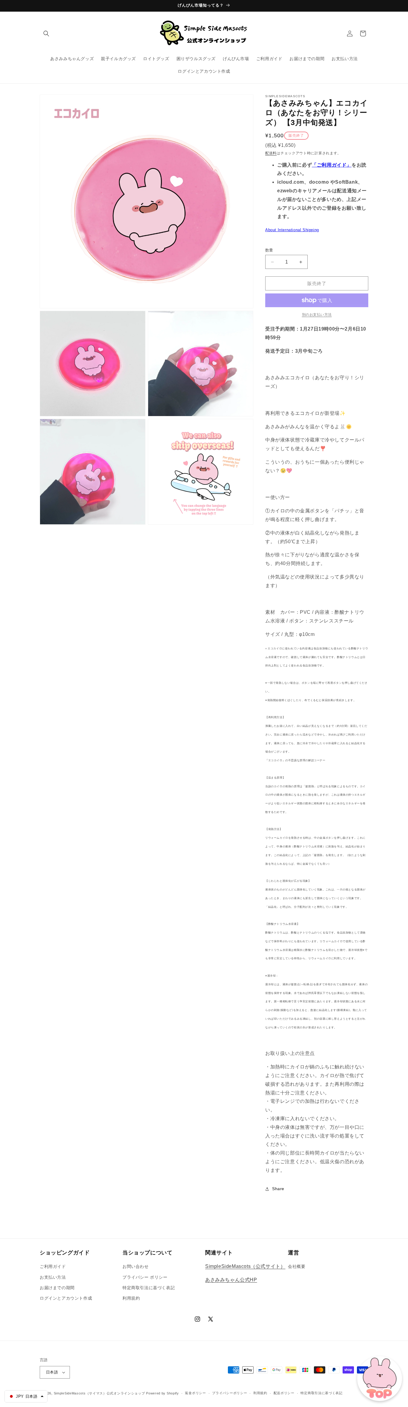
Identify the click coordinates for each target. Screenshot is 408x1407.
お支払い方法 (53, 1277)
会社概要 (296, 1266)
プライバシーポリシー (229, 1393)
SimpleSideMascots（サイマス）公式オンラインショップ (99, 1393)
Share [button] (278, 1188)
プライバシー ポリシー (145, 1277)
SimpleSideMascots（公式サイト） (245, 1266)
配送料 (271, 153)
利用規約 (131, 1298)
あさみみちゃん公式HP (231, 1279)
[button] (46, 33)
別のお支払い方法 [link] (317, 315)
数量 (269, 250)
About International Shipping (292, 230)
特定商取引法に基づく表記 (148, 1287)
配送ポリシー (284, 1393)
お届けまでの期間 (57, 1287)
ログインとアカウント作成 (66, 1298)
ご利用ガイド (53, 1266)
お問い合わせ (135, 1266)
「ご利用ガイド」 (332, 165)
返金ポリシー (195, 1393)
